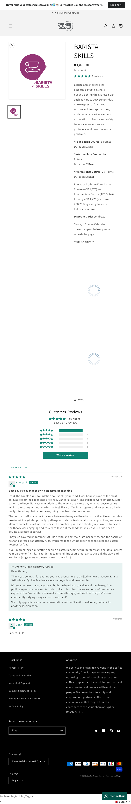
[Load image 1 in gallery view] (14, 111)
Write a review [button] (65, 455)
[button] (10, 26)
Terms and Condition (20, 675)
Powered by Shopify (114, 776)
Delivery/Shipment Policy (22, 690)
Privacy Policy (16, 667)
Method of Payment (19, 683)
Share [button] (81, 399)
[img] (17, 477)
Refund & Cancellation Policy (24, 698)
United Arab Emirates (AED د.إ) (27, 761)
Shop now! (116, 4)
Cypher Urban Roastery (96, 776)
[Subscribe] (61, 731)
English (15, 780)
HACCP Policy (16, 706)
